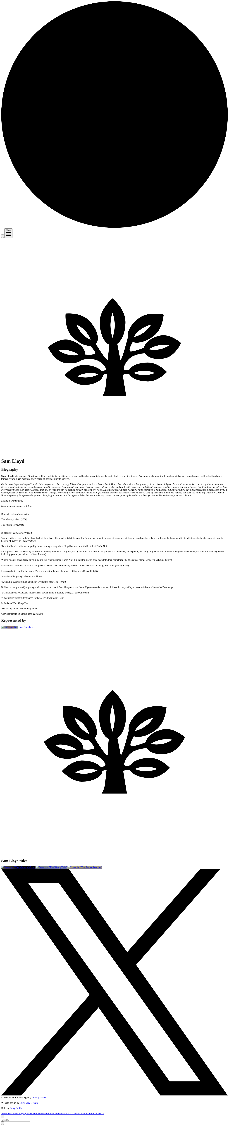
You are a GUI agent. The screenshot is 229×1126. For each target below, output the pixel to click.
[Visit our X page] (114, 1094)
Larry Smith (16, 1108)
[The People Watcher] (84, 867)
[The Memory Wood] (18, 867)
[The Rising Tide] (51, 867)
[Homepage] (114, 227)
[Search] (2, 236)
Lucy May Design (29, 1103)
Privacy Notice (39, 1097)
